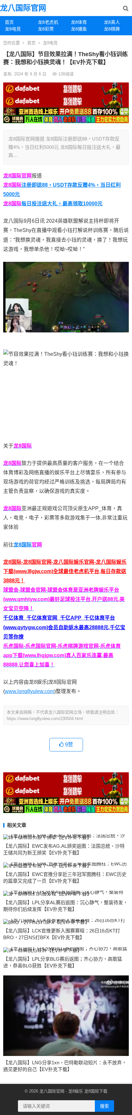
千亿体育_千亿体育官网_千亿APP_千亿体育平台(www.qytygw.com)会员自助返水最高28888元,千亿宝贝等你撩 (64, 627)
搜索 (104, 1106)
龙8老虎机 (48, 22)
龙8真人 (112, 22)
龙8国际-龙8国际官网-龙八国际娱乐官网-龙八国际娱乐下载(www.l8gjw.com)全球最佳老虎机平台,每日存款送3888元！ (65, 571)
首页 (9, 22)
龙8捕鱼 (79, 28)
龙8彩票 (46, 28)
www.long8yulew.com (29, 691)
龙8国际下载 (95, 1091)
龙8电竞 (13, 28)
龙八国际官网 (23, 8)
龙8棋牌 (112, 28)
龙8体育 (79, 22)
